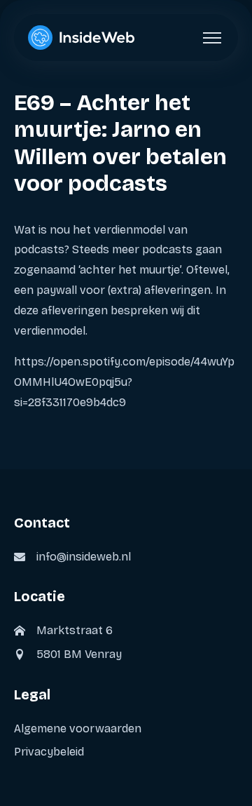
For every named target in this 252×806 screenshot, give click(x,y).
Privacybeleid (49, 751)
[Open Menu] (212, 38)
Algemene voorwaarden (77, 728)
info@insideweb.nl (83, 556)
